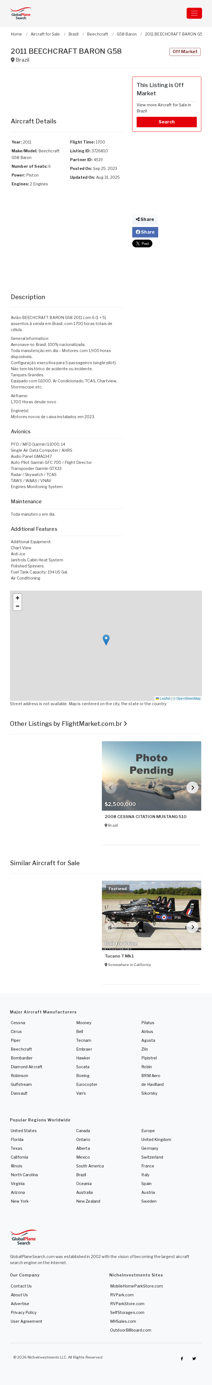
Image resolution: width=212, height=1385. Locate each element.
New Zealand (88, 1201)
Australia (84, 1192)
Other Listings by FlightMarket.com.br (66, 723)
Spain (146, 1183)
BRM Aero (150, 1075)
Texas (16, 1148)
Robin (146, 1066)
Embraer (84, 1049)
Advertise (20, 1303)
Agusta (148, 1040)
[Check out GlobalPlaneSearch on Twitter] (194, 1358)
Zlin (144, 1049)
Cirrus (16, 1031)
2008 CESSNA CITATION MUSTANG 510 (146, 816)
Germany (149, 1148)
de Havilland (152, 1084)
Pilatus (147, 1022)
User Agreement (26, 1321)
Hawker (83, 1058)
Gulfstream (21, 1084)
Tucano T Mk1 (119, 956)
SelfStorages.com (127, 1312)
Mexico (83, 1157)
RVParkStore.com (127, 1303)
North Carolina (24, 1174)
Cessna (18, 1022)
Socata (83, 1066)
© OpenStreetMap (187, 698)
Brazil (81, 1174)
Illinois (16, 1166)
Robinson (19, 1075)
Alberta (83, 1148)
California (19, 1157)
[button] (106, 640)
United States (24, 1130)
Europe (148, 1130)
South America (90, 1166)
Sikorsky (149, 1093)
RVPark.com (122, 1294)
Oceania (84, 1183)
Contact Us (21, 1286)
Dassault (19, 1093)
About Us (19, 1294)
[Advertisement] (67, 90)
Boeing (83, 1075)
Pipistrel (149, 1058)
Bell (79, 1031)
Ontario (83, 1139)
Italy (145, 1174)
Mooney (84, 1022)
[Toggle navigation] (194, 13)
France (147, 1166)
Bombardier (22, 1058)
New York (20, 1201)
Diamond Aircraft (27, 1066)
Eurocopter (86, 1084)
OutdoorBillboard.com (130, 1330)
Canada (83, 1130)
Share (147, 219)
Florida (17, 1139)
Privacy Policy (23, 1312)
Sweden (149, 1201)
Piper (16, 1040)
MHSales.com (123, 1321)
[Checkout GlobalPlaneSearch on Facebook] (181, 1358)
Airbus (147, 1031)
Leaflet (164, 698)
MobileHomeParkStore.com (136, 1286)
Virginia (18, 1183)
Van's (81, 1093)
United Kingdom (156, 1139)
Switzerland (152, 1157)
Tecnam (83, 1040)
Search (167, 122)
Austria (148, 1192)
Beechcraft (21, 1049)
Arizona (18, 1192)
